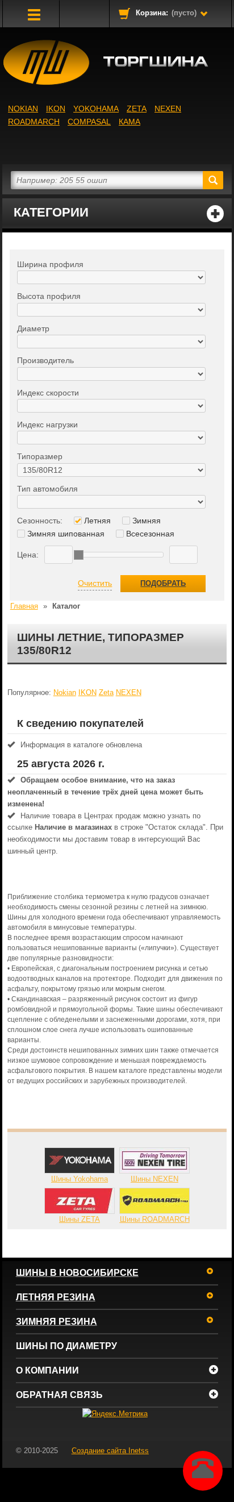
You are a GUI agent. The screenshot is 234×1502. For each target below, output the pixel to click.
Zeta (137, 108)
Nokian (23, 108)
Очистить (95, 583)
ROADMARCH (34, 121)
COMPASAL (89, 121)
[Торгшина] (117, 62)
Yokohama (96, 108)
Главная (24, 606)
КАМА (129, 121)
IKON (55, 108)
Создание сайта (110, 1450)
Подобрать (163, 583)
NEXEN (167, 108)
